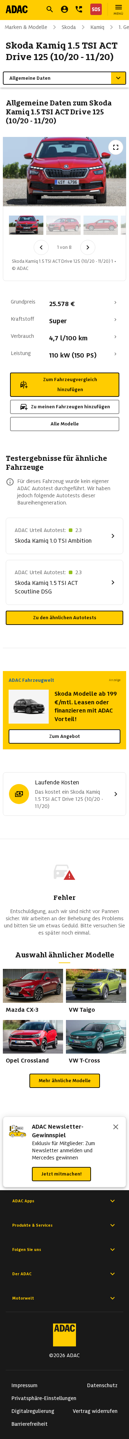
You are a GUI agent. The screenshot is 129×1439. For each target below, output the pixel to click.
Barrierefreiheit (29, 1424)
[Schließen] (115, 1128)
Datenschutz (102, 1385)
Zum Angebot (64, 736)
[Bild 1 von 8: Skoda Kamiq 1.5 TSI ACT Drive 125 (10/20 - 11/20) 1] (26, 225)
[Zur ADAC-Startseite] (17, 9)
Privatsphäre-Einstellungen (43, 1398)
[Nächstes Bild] (87, 247)
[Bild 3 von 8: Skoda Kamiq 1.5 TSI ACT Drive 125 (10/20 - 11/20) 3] (100, 225)
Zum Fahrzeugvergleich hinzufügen (70, 384)
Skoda (69, 27)
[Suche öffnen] (50, 9)
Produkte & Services (32, 1225)
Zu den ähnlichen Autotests (64, 618)
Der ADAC (22, 1273)
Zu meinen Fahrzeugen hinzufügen (70, 407)
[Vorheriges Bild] (41, 247)
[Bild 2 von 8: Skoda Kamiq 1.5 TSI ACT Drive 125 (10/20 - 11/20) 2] (63, 225)
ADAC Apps (23, 1200)
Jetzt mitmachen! (61, 1174)
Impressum (24, 1385)
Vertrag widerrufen (95, 1411)
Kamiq (97, 27)
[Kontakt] (79, 9)
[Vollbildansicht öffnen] (115, 147)
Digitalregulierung (32, 1411)
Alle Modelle (65, 424)
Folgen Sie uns (26, 1249)
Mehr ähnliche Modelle (65, 1081)
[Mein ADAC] (64, 9)
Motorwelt (23, 1298)
